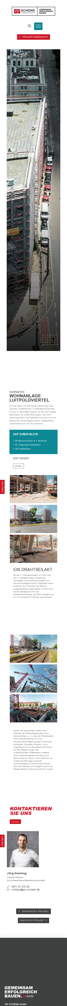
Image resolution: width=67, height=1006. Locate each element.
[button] (29, 26)
